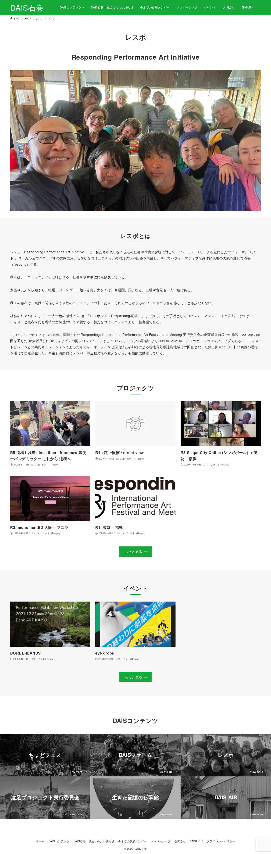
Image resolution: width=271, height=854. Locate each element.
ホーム (40, 841)
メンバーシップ (187, 7)
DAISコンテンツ (71, 7)
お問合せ (229, 7)
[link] (45, 755)
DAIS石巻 (26, 7)
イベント (210, 7)
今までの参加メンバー (155, 7)
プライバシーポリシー (221, 841)
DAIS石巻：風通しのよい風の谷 (112, 7)
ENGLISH (248, 7)
